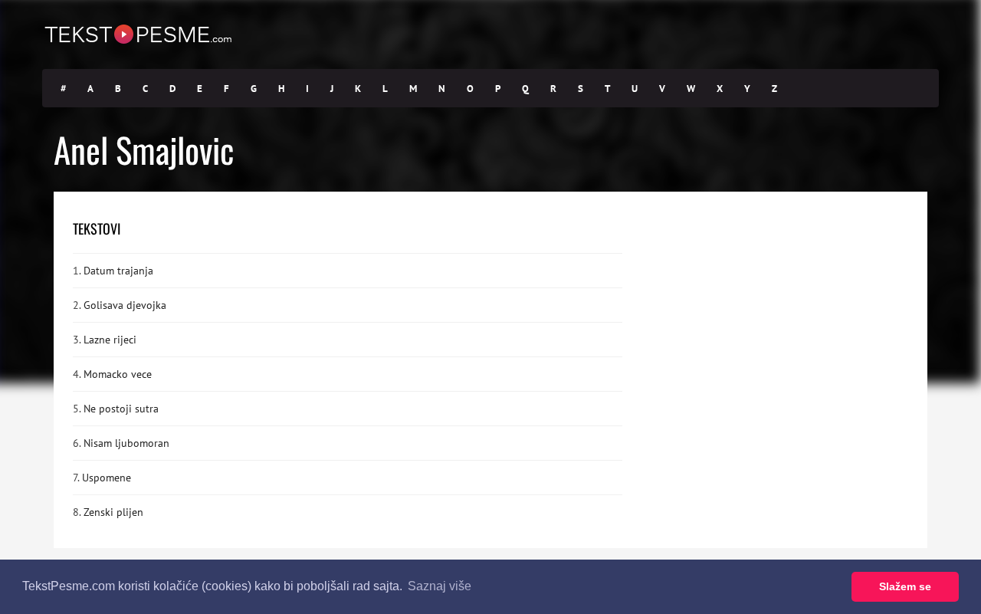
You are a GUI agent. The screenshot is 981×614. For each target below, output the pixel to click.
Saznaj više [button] (439, 586)
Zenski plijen (113, 512)
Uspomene (106, 477)
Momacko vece (118, 374)
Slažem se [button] (905, 586)
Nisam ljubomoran (126, 443)
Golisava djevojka (125, 305)
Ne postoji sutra (121, 408)
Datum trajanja (118, 270)
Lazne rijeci (110, 339)
